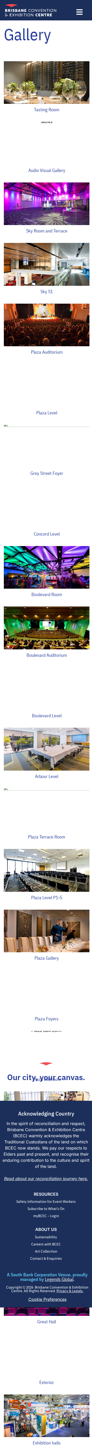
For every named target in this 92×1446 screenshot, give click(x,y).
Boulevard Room (46, 594)
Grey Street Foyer (46, 473)
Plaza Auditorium (47, 352)
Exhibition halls (47, 1443)
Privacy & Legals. (69, 1291)
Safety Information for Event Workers (46, 1202)
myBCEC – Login (46, 1216)
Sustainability (46, 1237)
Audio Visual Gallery (46, 170)
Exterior (46, 1382)
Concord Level (47, 534)
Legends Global (59, 1279)
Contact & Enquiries (46, 1258)
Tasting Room (46, 110)
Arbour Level (46, 776)
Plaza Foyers (47, 1019)
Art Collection (46, 1251)
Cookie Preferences (47, 1299)
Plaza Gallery (46, 958)
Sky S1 (46, 291)
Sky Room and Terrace (46, 231)
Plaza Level (46, 413)
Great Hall (46, 1322)
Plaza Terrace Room (46, 837)
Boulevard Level (47, 716)
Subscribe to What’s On (46, 1209)
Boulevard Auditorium (47, 655)
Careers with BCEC (46, 1244)
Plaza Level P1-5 (46, 897)
